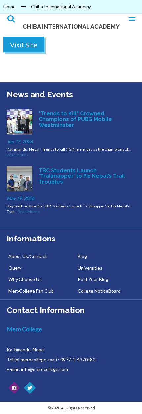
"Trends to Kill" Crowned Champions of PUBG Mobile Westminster (75, 119)
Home (9, 6)
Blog (82, 256)
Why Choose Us (25, 279)
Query (14, 268)
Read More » (18, 154)
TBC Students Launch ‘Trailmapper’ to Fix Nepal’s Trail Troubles (82, 176)
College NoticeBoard (99, 291)
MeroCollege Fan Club (31, 291)
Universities (90, 268)
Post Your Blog (93, 279)
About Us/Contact (27, 256)
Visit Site (23, 44)
